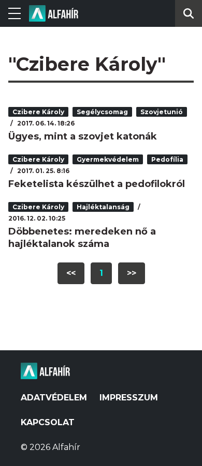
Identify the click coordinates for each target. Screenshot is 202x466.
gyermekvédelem (108, 159)
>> (131, 273)
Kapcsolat (48, 422)
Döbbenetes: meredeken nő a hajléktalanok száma (82, 238)
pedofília (167, 159)
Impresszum (128, 397)
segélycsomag (102, 112)
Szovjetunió (161, 112)
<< (71, 273)
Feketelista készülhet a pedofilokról (96, 184)
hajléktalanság (103, 207)
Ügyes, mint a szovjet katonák (82, 136)
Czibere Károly (38, 112)
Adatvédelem (54, 397)
